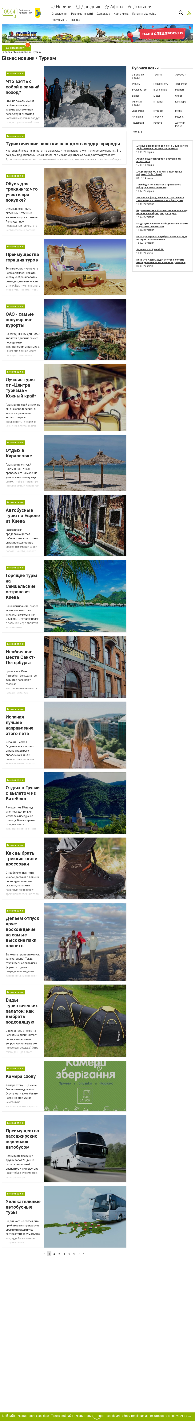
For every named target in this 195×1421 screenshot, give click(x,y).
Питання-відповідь (144, 13)
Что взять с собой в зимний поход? (22, 87)
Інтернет (158, 101)
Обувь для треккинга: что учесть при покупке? (22, 192)
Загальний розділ (138, 76)
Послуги (158, 116)
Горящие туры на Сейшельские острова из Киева (21, 586)
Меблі (156, 95)
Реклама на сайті (82, 13)
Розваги (180, 89)
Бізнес (135, 95)
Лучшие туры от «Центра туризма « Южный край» (21, 388)
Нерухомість (59, 19)
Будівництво (139, 89)
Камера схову (21, 1076)
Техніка (157, 74)
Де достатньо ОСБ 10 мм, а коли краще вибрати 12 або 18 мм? (159, 173)
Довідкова (103, 13)
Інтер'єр (158, 110)
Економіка (138, 110)
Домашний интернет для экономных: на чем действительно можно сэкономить (162, 147)
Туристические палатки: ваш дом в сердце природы (63, 143)
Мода (178, 110)
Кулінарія (137, 116)
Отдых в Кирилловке (19, 453)
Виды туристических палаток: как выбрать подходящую (22, 1011)
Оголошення (59, 13)
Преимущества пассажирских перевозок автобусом (22, 1139)
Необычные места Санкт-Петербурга (20, 657)
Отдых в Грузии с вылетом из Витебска (23, 793)
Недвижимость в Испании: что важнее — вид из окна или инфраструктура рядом (162, 212)
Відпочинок (160, 89)
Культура (180, 101)
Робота (157, 122)
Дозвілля (143, 6)
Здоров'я (180, 74)
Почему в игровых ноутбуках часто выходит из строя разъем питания (161, 238)
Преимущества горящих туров (22, 257)
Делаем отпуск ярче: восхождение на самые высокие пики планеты (22, 932)
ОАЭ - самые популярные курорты (20, 320)
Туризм (136, 83)
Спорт (178, 95)
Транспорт (181, 83)
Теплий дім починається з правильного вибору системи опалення (158, 186)
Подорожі (138, 122)
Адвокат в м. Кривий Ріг (150, 249)
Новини (63, 6)
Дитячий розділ (180, 124)
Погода (75, 19)
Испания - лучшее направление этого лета (19, 725)
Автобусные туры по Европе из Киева (23, 516)
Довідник (90, 6)
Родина (179, 116)
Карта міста (121, 13)
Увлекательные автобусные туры (23, 1207)
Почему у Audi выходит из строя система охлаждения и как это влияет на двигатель (160, 261)
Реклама (137, 131)
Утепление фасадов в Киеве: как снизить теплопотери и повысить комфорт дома (160, 199)
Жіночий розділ (137, 103)
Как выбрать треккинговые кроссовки (21, 858)
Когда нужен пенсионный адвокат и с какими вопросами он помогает (162, 225)
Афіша (116, 6)
